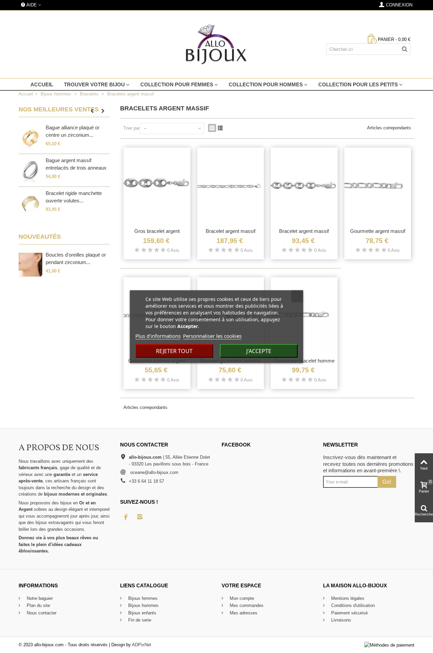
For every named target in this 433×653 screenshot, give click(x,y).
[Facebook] (126, 517)
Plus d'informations (158, 335)
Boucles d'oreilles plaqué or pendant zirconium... (76, 258)
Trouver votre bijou (94, 84)
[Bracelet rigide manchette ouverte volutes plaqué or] (30, 203)
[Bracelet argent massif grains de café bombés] (304, 186)
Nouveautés (40, 236)
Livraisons (340, 620)
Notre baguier (39, 598)
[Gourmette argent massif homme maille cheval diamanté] (377, 186)
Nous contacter (40, 612)
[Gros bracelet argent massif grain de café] (156, 186)
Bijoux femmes (142, 598)
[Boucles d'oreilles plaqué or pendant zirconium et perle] (30, 264)
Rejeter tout (174, 350)
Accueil (41, 84)
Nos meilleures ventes (59, 109)
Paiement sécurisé (349, 612)
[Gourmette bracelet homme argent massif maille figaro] (304, 315)
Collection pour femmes (176, 84)
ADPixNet (141, 644)
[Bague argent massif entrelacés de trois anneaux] (30, 170)
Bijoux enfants (141, 612)
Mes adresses (242, 612)
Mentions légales (347, 598)
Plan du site (37, 605)
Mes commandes (246, 605)
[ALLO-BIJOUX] (216, 44)
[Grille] (212, 128)
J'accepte (258, 350)
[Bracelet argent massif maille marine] (230, 186)
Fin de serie (139, 620)
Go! (386, 481)
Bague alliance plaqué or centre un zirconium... (72, 131)
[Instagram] (140, 517)
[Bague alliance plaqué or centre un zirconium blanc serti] (30, 137)
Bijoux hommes (143, 605)
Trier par (131, 128)
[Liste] (220, 128)
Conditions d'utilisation (352, 605)
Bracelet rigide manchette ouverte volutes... (74, 197)
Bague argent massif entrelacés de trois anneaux (76, 164)
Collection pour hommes (266, 84)
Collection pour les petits (358, 84)
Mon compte (241, 598)
